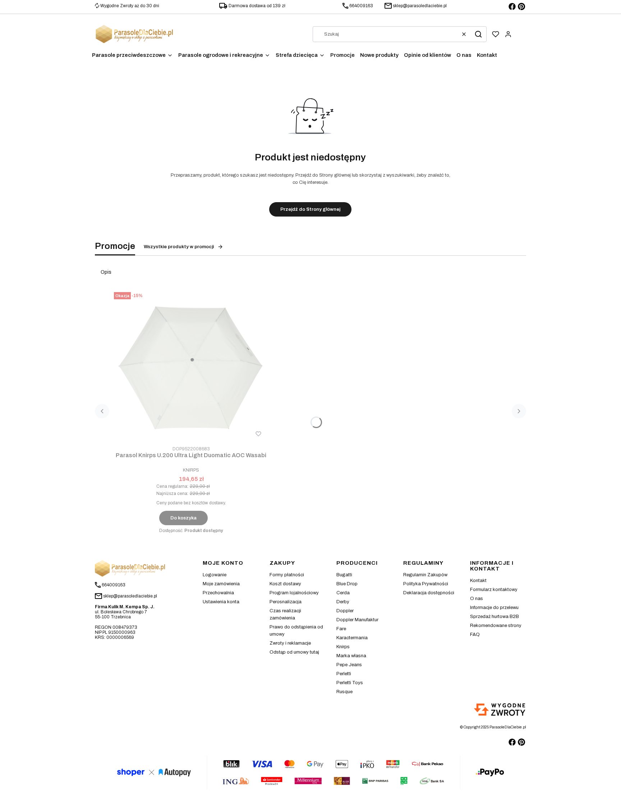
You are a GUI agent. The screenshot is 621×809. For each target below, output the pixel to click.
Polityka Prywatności (425, 583)
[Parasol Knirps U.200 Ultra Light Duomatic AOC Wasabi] (191, 366)
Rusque (344, 691)
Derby (342, 601)
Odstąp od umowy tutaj (294, 652)
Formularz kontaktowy (494, 589)
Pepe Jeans (349, 664)
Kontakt (478, 580)
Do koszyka (183, 518)
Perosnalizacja (286, 601)
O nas (476, 598)
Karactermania (352, 637)
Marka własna (351, 655)
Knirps (343, 646)
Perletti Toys (349, 682)
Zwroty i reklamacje (290, 643)
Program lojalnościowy (294, 592)
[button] (478, 34)
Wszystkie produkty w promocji (179, 246)
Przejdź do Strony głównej (310, 209)
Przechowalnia (218, 592)
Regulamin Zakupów (425, 574)
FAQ (475, 634)
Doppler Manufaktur (357, 619)
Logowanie (214, 574)
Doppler (345, 610)
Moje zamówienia (221, 583)
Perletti (343, 673)
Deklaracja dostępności (428, 592)
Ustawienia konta (221, 601)
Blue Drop (347, 583)
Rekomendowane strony (495, 625)
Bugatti (344, 574)
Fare (341, 628)
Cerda (343, 592)
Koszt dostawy (285, 583)
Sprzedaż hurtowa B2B (494, 616)
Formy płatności (287, 574)
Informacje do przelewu (494, 607)
